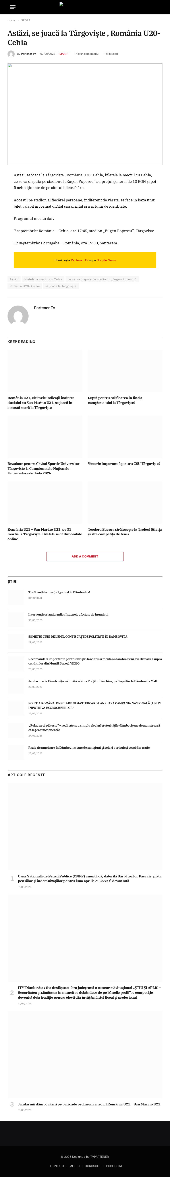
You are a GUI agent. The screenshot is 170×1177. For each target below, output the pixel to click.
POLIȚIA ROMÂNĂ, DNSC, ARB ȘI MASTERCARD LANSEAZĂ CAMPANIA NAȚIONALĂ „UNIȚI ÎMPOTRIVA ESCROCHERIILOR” (94, 705)
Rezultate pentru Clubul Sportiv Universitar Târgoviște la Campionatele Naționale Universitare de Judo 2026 (43, 468)
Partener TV (80, 260)
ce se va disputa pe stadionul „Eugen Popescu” (102, 279)
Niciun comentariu (87, 53)
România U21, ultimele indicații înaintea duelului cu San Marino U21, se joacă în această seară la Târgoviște (41, 403)
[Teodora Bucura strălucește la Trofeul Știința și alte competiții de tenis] (125, 502)
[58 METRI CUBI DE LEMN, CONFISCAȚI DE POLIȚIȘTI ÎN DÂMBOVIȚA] (16, 641)
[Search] (158, 7)
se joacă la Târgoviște (61, 286)
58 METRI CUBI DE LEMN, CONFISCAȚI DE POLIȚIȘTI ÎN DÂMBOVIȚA (77, 637)
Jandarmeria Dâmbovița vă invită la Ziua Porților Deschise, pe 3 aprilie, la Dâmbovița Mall (92, 681)
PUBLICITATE (115, 1166)
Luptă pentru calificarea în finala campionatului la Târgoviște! (115, 400)
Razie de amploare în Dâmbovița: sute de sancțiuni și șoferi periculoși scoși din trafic (89, 748)
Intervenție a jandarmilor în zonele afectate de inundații (68, 614)
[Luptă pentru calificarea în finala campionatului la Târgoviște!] (125, 371)
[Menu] (12, 7)
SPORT (64, 53)
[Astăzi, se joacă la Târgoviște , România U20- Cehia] (85, 114)
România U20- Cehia (25, 286)
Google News (106, 260)
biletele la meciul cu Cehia (43, 279)
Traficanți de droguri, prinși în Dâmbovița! (59, 592)
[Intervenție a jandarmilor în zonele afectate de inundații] (16, 619)
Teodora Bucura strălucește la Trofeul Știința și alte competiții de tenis (125, 531)
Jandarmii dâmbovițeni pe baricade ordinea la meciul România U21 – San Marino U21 (89, 1104)
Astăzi (14, 279)
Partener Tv (28, 53)
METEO (75, 1166)
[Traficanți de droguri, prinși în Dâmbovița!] (16, 597)
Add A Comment (85, 556)
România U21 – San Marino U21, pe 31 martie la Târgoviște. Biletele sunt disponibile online (45, 534)
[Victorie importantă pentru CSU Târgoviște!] (125, 437)
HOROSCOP (93, 1166)
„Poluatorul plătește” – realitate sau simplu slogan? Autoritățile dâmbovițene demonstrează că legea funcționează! (94, 727)
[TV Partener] (85, 7)
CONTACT (57, 1166)
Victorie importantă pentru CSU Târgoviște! (124, 463)
